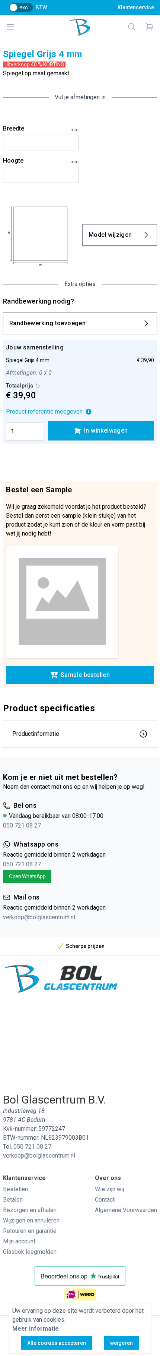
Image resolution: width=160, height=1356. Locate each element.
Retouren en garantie (30, 1230)
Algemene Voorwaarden (126, 1210)
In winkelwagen (106, 430)
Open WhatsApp (27, 876)
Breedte (41, 128)
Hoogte (41, 160)
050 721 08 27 (22, 825)
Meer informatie (35, 1328)
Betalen (13, 1199)
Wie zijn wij (109, 1189)
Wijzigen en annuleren (31, 1220)
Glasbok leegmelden (30, 1251)
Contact (105, 1199)
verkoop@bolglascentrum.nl (39, 917)
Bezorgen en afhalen (30, 1210)
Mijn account (19, 1241)
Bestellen (15, 1189)
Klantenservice (136, 7)
